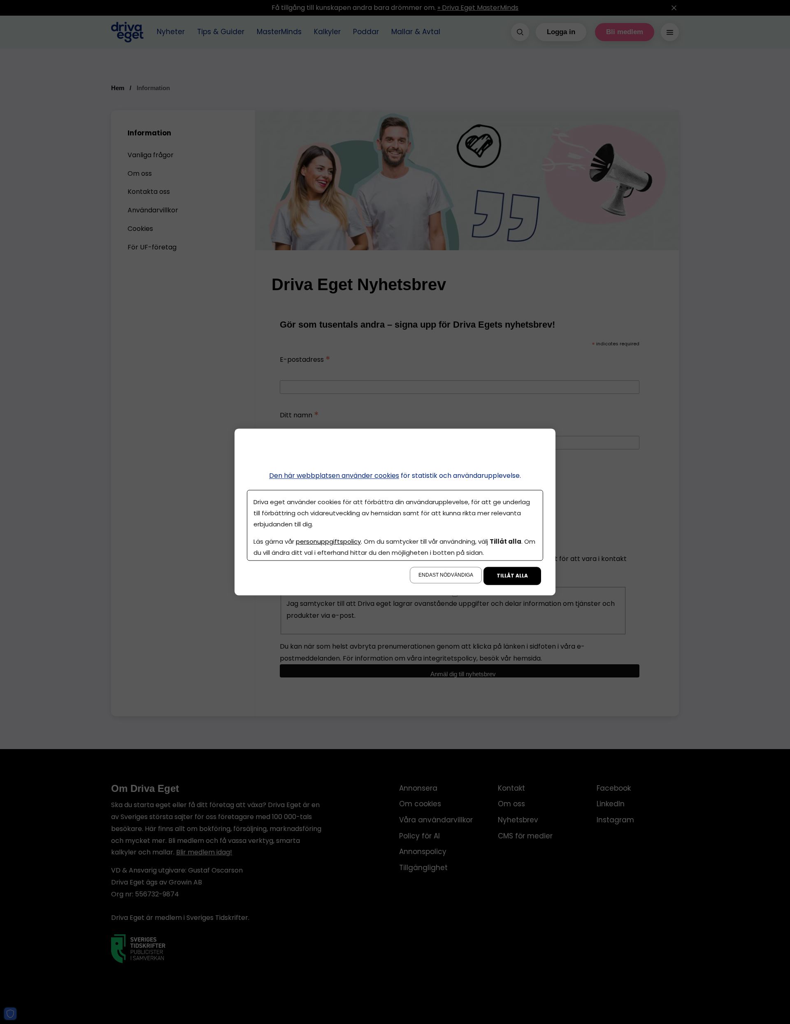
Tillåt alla (512, 576)
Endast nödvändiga (445, 575)
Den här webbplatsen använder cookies (334, 475)
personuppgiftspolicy (328, 542)
